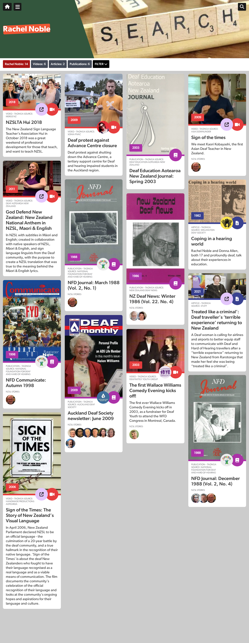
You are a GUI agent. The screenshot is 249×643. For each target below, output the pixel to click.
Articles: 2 (58, 64)
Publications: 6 (80, 64)
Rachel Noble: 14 (16, 64)
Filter (99, 64)
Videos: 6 (39, 64)
